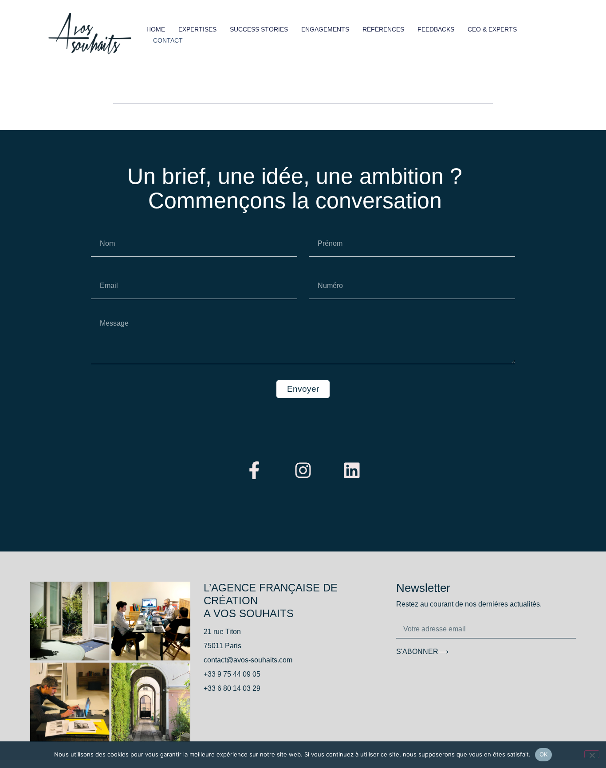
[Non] (591, 754)
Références (383, 29)
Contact (168, 40)
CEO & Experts (492, 29)
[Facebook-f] (254, 470)
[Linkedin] (352, 470)
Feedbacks (435, 29)
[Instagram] (303, 470)
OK (543, 754)
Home (155, 29)
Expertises (197, 29)
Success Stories (259, 29)
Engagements (325, 29)
